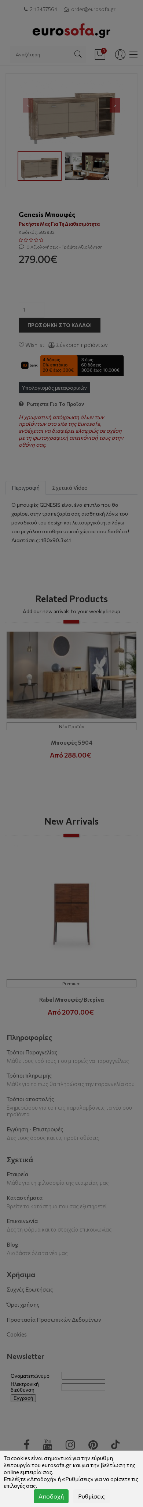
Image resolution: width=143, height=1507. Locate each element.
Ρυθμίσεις (91, 1496)
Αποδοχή (51, 1496)
